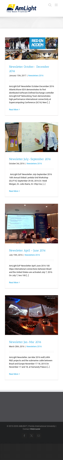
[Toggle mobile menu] (56, 5)
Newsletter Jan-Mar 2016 (25, 342)
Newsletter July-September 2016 (30, 159)
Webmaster (35, 429)
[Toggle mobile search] (50, 5)
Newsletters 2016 (35, 75)
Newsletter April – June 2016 (27, 250)
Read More (13, 109)
